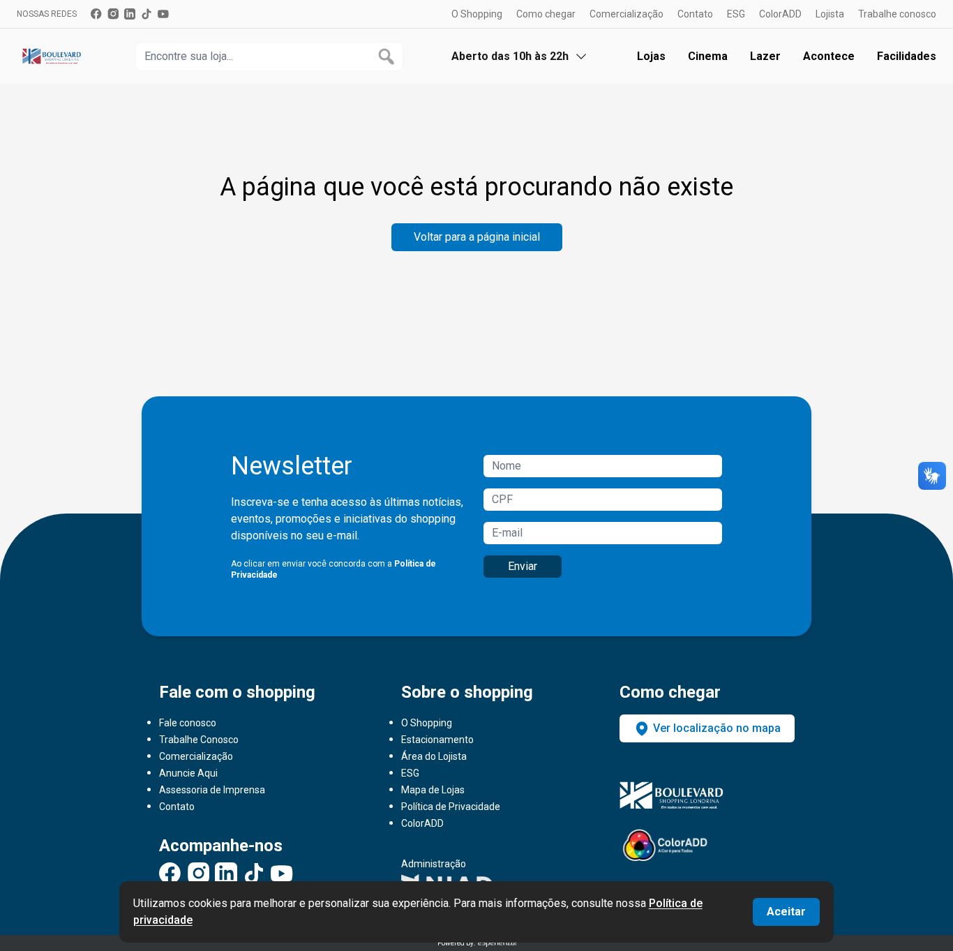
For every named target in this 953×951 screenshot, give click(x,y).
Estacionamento (437, 739)
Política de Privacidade (450, 806)
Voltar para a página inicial (477, 237)
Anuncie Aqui (188, 773)
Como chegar (546, 14)
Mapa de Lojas (433, 789)
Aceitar (786, 911)
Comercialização (626, 14)
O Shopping (476, 14)
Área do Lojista (434, 756)
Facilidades (906, 56)
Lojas (651, 56)
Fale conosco (187, 722)
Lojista (830, 14)
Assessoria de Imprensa (212, 789)
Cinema (708, 56)
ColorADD (780, 14)
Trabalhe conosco (897, 14)
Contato (695, 14)
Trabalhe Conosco (199, 739)
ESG (736, 14)
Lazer (765, 56)
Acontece (829, 56)
